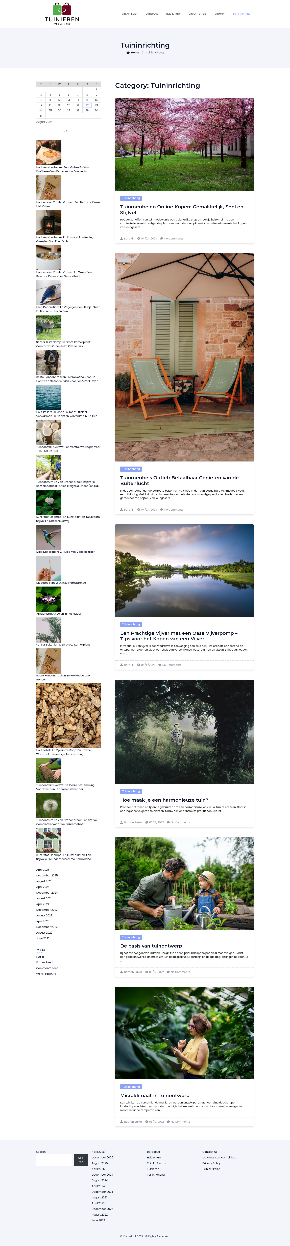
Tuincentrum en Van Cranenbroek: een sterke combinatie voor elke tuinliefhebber (66, 822)
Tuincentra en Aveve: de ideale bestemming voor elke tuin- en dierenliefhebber (65, 787)
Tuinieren (219, 14)
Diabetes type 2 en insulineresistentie (61, 583)
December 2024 (47, 893)
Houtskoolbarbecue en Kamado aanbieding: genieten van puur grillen (65, 239)
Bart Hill (129, 238)
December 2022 (47, 927)
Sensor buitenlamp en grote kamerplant (63, 645)
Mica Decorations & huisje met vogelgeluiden (65, 552)
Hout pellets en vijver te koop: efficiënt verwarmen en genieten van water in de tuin (66, 414)
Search (41, 1152)
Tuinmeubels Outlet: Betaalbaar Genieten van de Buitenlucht (179, 480)
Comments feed (47, 968)
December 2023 (47, 910)
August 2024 (44, 898)
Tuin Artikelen (129, 14)
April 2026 (42, 870)
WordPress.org (46, 974)
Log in (40, 957)
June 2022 (43, 938)
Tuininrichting (241, 14)
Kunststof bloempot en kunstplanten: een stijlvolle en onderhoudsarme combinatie (63, 857)
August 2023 (44, 915)
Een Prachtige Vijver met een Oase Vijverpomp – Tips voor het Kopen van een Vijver (178, 636)
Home (135, 52)
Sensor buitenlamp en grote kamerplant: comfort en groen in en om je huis (63, 344)
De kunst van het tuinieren (220, 1157)
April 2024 (43, 904)
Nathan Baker (133, 822)
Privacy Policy (211, 1163)
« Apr (67, 131)
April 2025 (42, 887)
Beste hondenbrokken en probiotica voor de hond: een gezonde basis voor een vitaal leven (67, 379)
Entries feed (44, 962)
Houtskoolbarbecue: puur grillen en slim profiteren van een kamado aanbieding (62, 169)
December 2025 (47, 875)
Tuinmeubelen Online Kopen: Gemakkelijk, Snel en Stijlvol (182, 209)
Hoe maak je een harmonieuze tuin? (164, 800)
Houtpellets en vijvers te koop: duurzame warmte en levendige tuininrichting (63, 752)
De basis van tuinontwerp (151, 946)
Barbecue (152, 14)
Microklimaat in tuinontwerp (154, 1095)
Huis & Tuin (173, 14)
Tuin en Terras (196, 14)
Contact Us (209, 1152)
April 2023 (42, 921)
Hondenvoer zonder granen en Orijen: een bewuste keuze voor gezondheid (64, 274)
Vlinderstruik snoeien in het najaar (58, 614)
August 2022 (44, 933)
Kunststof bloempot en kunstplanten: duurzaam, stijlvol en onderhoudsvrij (68, 519)
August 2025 (44, 881)
